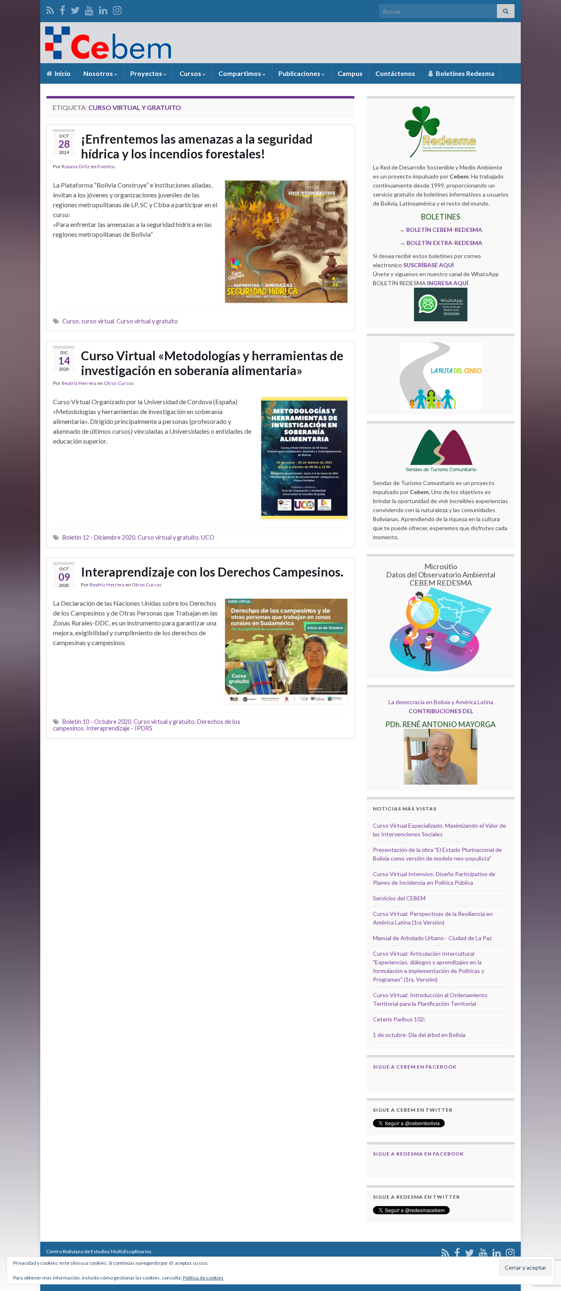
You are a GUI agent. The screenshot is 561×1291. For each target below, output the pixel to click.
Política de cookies (203, 1278)
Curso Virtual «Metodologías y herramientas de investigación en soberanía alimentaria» (212, 363)
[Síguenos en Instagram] (117, 9)
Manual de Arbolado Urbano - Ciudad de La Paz (432, 937)
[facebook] (62, 9)
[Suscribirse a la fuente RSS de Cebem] (50, 9)
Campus (350, 73)
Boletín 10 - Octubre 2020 (96, 721)
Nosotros (98, 73)
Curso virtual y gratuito (147, 321)
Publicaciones (300, 73)
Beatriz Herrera (79, 383)
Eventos (106, 166)
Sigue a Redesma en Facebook (418, 1154)
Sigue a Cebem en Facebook (414, 1067)
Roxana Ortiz (76, 166)
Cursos (190, 73)
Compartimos (240, 73)
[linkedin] (103, 9)
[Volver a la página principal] (280, 42)
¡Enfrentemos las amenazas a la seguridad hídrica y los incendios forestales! (197, 146)
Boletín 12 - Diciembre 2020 (98, 537)
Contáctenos (395, 73)
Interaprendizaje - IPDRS (119, 728)
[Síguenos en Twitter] (75, 9)
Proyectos (146, 73)
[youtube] (89, 9)
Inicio (62, 73)
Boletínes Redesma (464, 73)
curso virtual (97, 321)
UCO (207, 537)
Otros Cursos (119, 383)
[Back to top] (542, 1242)
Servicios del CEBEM (399, 898)
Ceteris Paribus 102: (399, 1019)
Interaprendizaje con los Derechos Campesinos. (212, 571)
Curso (70, 321)
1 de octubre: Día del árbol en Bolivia (419, 1034)
